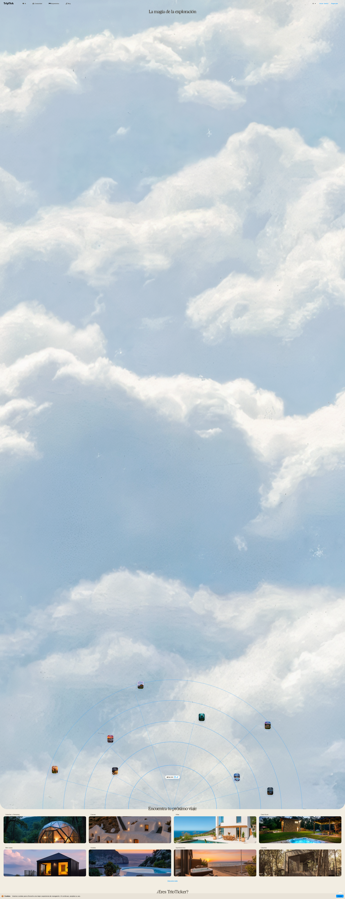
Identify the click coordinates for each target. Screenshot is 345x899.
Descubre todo (172, 881)
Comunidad (38, 3)
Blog (69, 3)
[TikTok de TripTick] (177, 777)
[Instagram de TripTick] (175, 777)
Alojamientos (55, 3)
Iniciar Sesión (323, 3)
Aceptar (340, 896)
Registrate (334, 3)
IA (25, 3)
